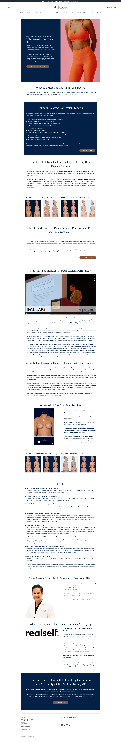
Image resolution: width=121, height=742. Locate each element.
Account (99, 12)
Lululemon (81, 387)
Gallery (65, 12)
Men (48, 12)
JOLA (56, 12)
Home (21, 12)
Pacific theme (23, 738)
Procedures (39, 12)
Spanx (74, 387)
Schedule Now (75, 1)
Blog (72, 12)
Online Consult (81, 12)
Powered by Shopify (36, 738)
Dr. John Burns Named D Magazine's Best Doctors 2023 (77, 599)
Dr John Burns (31, 736)
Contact (91, 12)
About (28, 12)
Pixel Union (30, 738)
